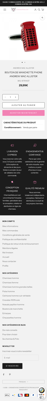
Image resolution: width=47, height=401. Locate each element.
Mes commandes (10, 230)
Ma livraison (7, 252)
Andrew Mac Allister (23, 68)
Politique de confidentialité (14, 239)
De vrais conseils (9, 330)
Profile (5, 266)
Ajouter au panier (24, 105)
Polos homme (8, 291)
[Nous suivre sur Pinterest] (10, 374)
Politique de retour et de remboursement (20, 244)
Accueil (5, 257)
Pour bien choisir (9, 334)
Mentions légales (10, 248)
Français (22, 382)
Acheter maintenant (23, 113)
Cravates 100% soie (11, 300)
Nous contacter (9, 261)
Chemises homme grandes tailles (17, 287)
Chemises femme (10, 282)
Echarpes (6, 313)
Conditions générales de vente (16, 235)
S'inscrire (12, 366)
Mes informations (10, 226)
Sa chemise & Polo (10, 339)
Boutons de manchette (12, 309)
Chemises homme (10, 278)
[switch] (42, 397)
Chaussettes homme (11, 317)
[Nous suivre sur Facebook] (3, 374)
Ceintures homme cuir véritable (16, 295)
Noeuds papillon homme (13, 304)
